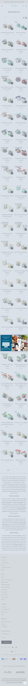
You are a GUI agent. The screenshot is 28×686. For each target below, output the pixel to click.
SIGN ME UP (6, 346)
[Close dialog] (26, 335)
